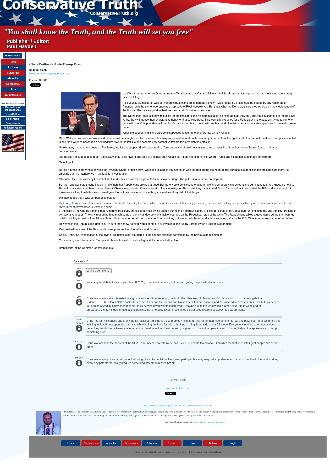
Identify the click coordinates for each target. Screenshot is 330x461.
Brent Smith (40, 69)
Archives (13, 67)
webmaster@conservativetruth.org (207, 452)
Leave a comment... (98, 270)
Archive (213, 443)
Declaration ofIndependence (13, 108)
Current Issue (91, 443)
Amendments (13, 123)
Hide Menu (13, 55)
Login (233, 443)
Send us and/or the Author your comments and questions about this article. (178, 405)
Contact (172, 443)
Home (12, 62)
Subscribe (13, 73)
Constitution (13, 114)
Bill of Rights (12, 118)
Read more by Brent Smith (178, 388)
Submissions (13, 95)
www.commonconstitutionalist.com (50, 73)
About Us (13, 78)
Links (13, 89)
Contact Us (13, 84)
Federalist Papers (13, 127)
